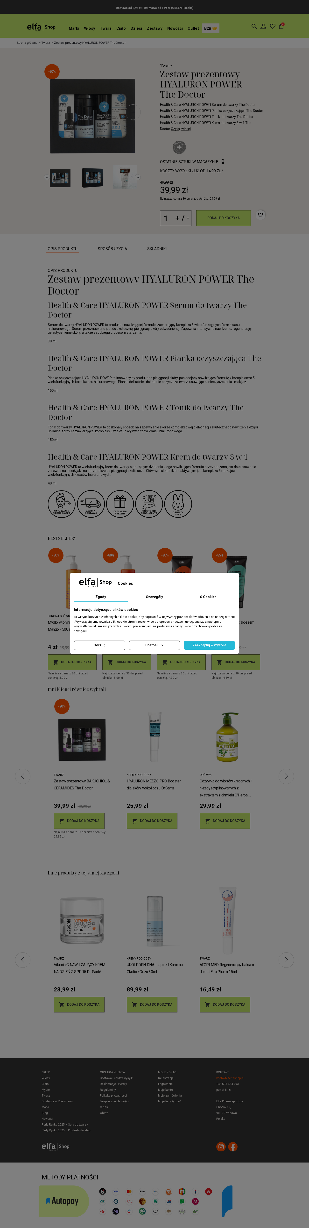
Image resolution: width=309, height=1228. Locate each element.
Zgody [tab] (100, 597)
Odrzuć (99, 645)
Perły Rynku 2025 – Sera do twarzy (65, 1124)
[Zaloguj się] (263, 26)
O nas (104, 1107)
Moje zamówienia (170, 1095)
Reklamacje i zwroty (113, 1084)
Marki (74, 28)
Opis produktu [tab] (62, 248)
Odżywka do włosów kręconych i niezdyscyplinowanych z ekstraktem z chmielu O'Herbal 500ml (226, 789)
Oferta (104, 1113)
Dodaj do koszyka (223, 218)
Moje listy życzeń (169, 1101)
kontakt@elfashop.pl (230, 1078)
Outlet (193, 28)
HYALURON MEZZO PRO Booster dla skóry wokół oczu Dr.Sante (154, 784)
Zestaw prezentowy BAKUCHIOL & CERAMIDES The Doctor (82, 784)
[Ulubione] (272, 26)
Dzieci (136, 28)
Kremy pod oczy (139, 775)
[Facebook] (233, 1146)
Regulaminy (108, 1089)
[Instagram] (221, 1146)
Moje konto (167, 1072)
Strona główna (60, 616)
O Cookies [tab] (208, 597)
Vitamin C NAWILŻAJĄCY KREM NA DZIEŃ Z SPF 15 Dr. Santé (79, 968)
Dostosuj (152, 645)
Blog (45, 1113)
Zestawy (154, 28)
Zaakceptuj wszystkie (209, 645)
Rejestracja (166, 1078)
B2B (208, 28)
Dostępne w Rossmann (57, 1101)
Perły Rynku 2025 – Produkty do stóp (66, 1130)
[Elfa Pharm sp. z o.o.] (41, 27)
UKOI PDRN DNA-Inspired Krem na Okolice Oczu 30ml (155, 968)
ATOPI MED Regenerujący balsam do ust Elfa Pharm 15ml (227, 968)
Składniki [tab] (157, 248)
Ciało (121, 28)
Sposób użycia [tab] (112, 248)
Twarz (106, 28)
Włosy (89, 28)
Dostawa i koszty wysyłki (116, 1078)
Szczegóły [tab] (154, 597)
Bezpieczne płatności (114, 1101)
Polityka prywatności (113, 1095)
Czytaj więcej (181, 129)
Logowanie (165, 1084)
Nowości (175, 28)
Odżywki (206, 775)
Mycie (46, 1089)
